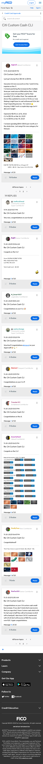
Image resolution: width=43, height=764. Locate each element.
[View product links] (39, 660)
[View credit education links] (39, 708)
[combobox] (21, 18)
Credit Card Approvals (12, 13)
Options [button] (40, 13)
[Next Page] (27, 191)
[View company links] (39, 671)
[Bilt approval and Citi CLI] (26, 187)
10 (11, 625)
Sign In (38, 8)
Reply (35, 177)
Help (32, 8)
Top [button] (3, 649)
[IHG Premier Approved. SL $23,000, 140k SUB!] (30, 187)
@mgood (26, 345)
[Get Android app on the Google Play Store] (23, 684)
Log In (31, 3)
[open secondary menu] (40, 2)
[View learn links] (39, 666)
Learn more (25, 737)
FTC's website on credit (25, 758)
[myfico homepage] (7, 2)
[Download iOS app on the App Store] (8, 684)
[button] (37, 64)
